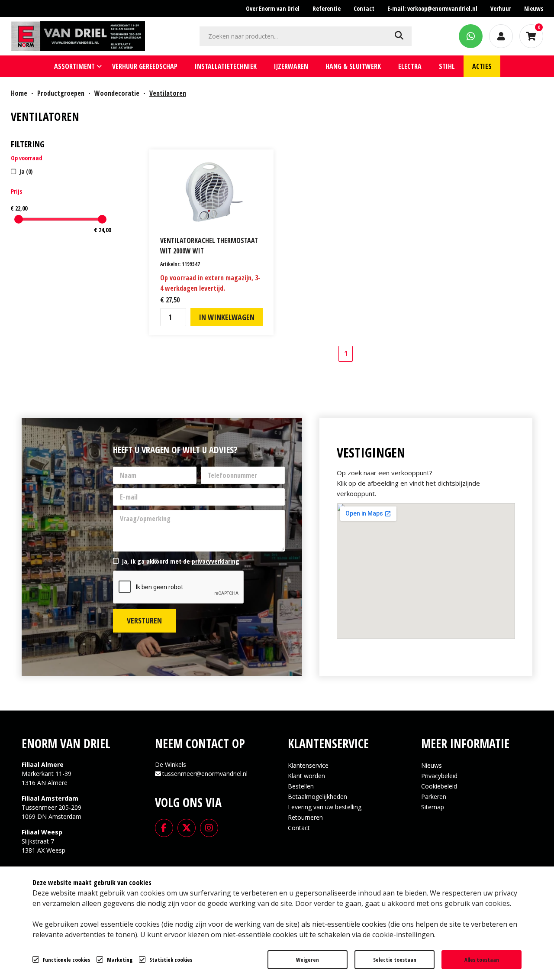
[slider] (18, 219)
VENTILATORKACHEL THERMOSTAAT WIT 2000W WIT (209, 246)
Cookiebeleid (439, 786)
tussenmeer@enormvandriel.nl (205, 773)
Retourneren (305, 817)
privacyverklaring (215, 561)
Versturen (144, 620)
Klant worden (306, 776)
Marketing (119, 960)
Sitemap (432, 807)
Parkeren (433, 796)
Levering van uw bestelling (324, 807)
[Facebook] (164, 827)
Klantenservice (308, 765)
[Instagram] (209, 827)
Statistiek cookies (170, 960)
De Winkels (170, 764)
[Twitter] (186, 827)
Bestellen (301, 786)
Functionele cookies (66, 960)
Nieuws (431, 765)
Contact (299, 828)
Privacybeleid (439, 776)
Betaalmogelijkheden (317, 796)
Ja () (25, 171)
